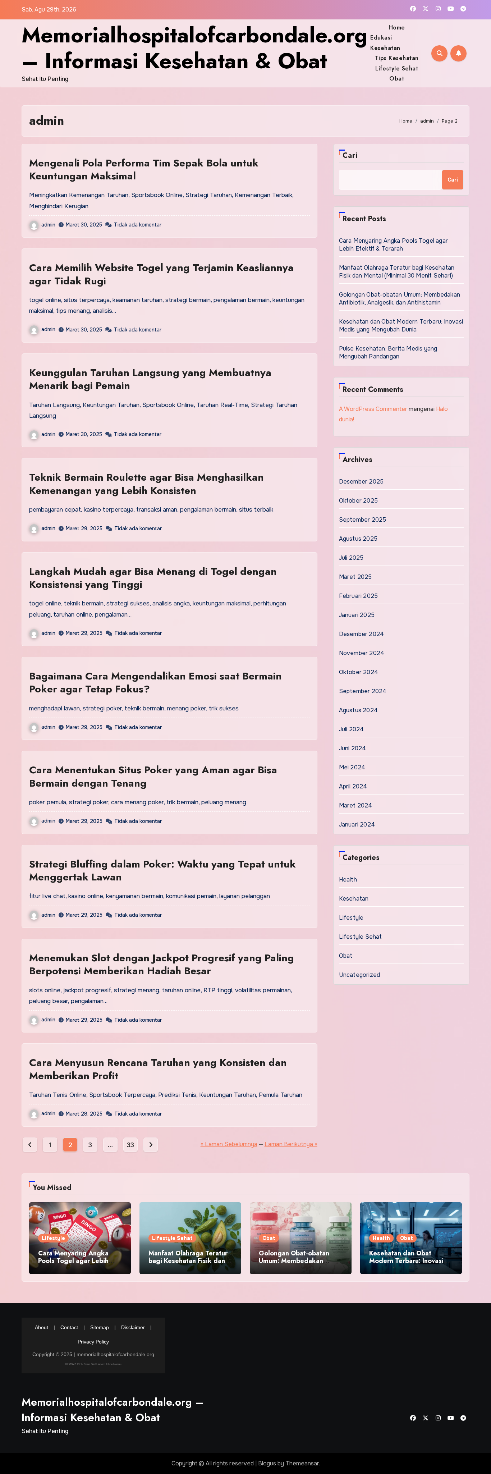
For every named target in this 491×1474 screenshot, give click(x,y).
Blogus (267, 1463)
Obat (396, 78)
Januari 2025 (357, 615)
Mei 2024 (352, 767)
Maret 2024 (355, 805)
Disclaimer (133, 1327)
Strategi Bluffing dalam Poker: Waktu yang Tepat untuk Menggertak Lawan (162, 870)
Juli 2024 (351, 729)
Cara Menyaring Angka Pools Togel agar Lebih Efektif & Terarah (393, 244)
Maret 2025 (355, 577)
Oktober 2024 (358, 672)
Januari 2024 (357, 824)
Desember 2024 (361, 634)
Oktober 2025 (358, 500)
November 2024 (362, 653)
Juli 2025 (351, 558)
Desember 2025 (361, 481)
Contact (69, 1327)
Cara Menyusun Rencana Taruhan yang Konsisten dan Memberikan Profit (158, 1069)
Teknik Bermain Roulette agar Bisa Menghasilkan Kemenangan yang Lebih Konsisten (146, 484)
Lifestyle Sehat (396, 68)
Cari (350, 155)
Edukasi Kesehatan (385, 42)
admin (48, 224)
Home (397, 27)
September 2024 (363, 691)
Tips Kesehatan (397, 58)
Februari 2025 (358, 596)
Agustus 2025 (358, 539)
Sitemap (99, 1327)
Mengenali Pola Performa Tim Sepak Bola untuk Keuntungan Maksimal (143, 169)
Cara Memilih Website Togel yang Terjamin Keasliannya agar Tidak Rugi (161, 274)
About (41, 1327)
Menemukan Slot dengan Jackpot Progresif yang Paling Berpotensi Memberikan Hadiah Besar (161, 964)
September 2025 (362, 519)
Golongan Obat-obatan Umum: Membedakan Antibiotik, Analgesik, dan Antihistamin (399, 298)
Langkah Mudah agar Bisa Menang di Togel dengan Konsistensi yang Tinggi (153, 578)
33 (130, 1145)
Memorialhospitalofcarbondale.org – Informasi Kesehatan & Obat (194, 48)
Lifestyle (351, 917)
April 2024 (353, 786)
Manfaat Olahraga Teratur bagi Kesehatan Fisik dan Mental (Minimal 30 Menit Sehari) (397, 271)
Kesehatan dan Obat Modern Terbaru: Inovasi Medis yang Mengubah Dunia (401, 325)
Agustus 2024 (358, 710)
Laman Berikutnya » (291, 1144)
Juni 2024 (352, 748)
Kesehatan (354, 898)
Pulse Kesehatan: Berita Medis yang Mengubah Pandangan (388, 352)
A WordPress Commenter (373, 409)
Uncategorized (359, 975)
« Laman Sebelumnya (229, 1144)
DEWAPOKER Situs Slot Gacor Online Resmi (93, 1363)
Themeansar (302, 1463)
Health (348, 879)
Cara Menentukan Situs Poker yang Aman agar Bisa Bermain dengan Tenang (153, 776)
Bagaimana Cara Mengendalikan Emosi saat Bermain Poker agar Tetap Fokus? (155, 682)
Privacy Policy (93, 1342)
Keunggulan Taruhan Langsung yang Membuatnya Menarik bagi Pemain (150, 379)
